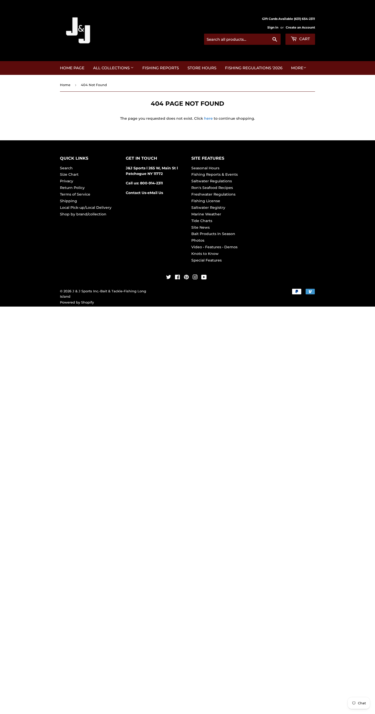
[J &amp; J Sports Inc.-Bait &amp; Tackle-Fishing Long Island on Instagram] (195, 278)
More (297, 67)
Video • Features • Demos (214, 247)
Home (65, 85)
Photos (197, 240)
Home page (72, 67)
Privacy (66, 181)
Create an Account (300, 27)
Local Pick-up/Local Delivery (85, 207)
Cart (304, 38)
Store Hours (202, 67)
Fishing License (205, 201)
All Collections (112, 67)
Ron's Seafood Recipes (212, 187)
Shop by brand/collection (83, 214)
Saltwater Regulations (211, 181)
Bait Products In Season (213, 233)
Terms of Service (75, 194)
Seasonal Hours (205, 168)
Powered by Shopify (77, 302)
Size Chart (69, 174)
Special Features (206, 260)
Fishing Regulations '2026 (253, 67)
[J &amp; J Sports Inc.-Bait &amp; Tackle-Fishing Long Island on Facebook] (177, 278)
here (208, 118)
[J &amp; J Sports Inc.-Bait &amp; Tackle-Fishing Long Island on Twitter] (168, 278)
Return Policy (72, 187)
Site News (200, 227)
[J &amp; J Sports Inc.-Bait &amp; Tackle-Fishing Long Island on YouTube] (204, 278)
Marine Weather (206, 214)
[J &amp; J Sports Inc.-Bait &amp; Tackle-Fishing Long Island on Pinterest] (186, 278)
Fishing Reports (160, 67)
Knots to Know (205, 253)
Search (66, 168)
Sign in (272, 27)
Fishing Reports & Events (214, 174)
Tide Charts (201, 220)
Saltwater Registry (208, 207)
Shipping (68, 201)
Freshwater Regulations (213, 194)
